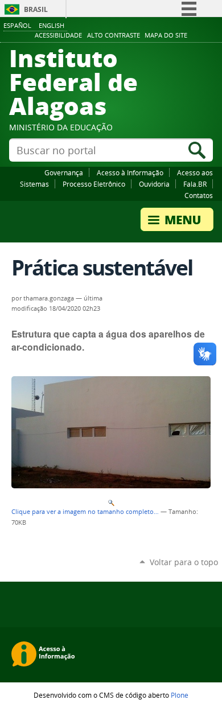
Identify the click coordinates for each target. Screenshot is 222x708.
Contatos (198, 195)
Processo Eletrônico (94, 183)
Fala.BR (195, 183)
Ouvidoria (154, 183)
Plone (179, 694)
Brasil (36, 9)
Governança (63, 172)
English (51, 25)
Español (17, 25)
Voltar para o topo (184, 562)
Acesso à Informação (130, 172)
